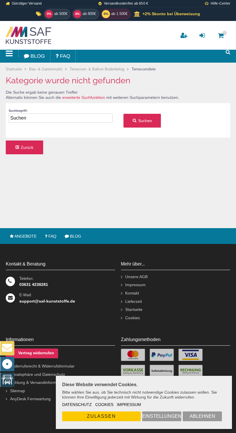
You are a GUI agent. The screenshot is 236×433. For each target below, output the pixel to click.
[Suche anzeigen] (228, 52)
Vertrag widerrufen (36, 353)
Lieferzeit (133, 301)
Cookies (104, 404)
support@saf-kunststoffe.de (47, 301)
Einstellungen (161, 416)
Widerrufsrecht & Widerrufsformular (42, 366)
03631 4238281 (33, 284)
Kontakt (132, 293)
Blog (75, 236)
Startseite (133, 309)
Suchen (142, 121)
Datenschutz (77, 404)
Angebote (25, 236)
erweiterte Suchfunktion (83, 97)
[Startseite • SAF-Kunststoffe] (34, 35)
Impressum (129, 404)
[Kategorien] (9, 54)
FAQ (51, 236)
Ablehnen (202, 416)
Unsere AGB (136, 276)
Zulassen (101, 416)
